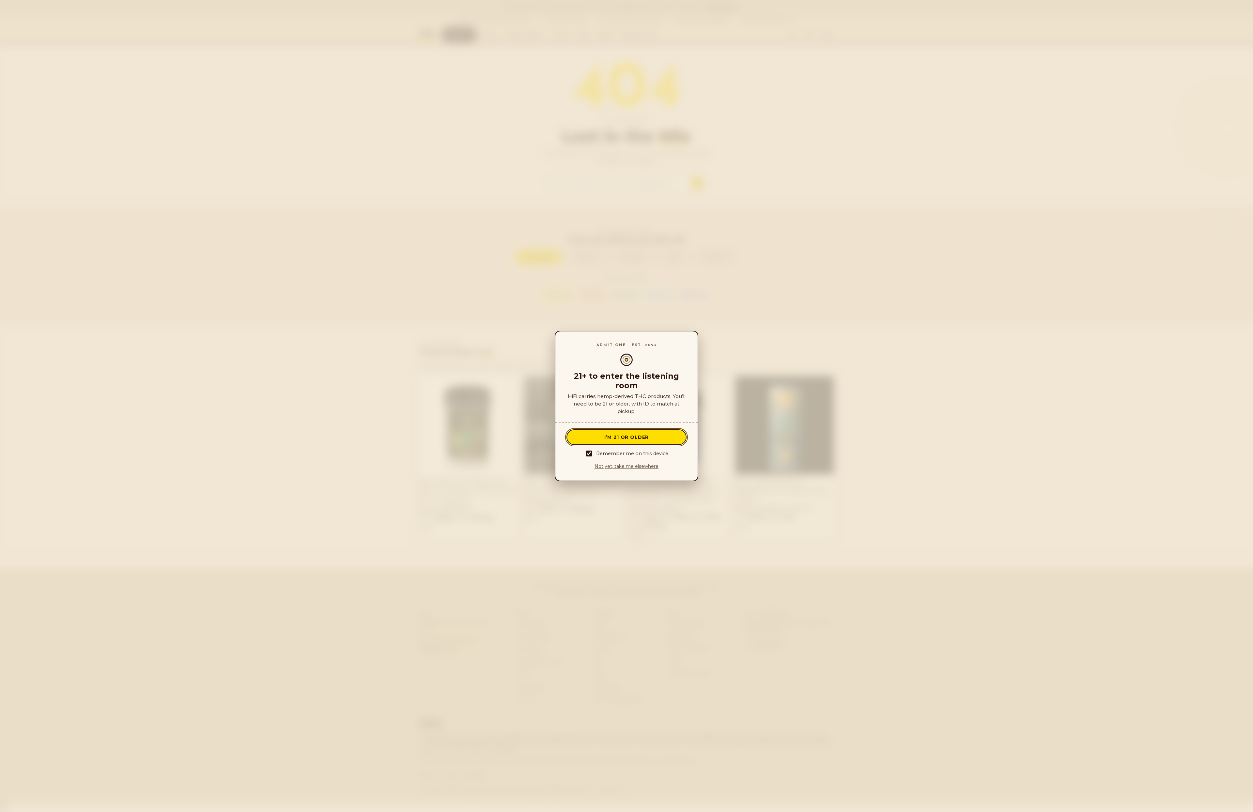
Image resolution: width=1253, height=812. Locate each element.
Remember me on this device (632, 453)
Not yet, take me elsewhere (626, 466)
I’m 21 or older (626, 437)
